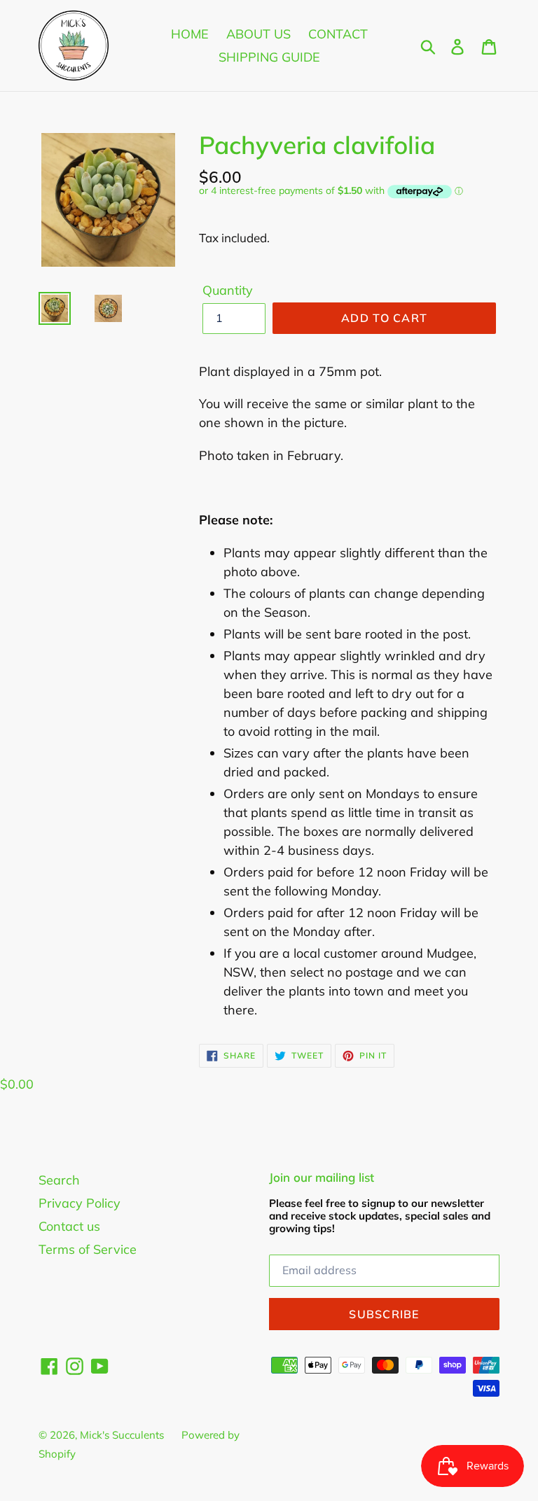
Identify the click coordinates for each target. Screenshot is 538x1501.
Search (59, 1180)
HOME (190, 34)
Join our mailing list (321, 1178)
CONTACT (338, 34)
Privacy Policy (79, 1203)
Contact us (69, 1226)
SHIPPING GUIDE (269, 57)
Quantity (227, 290)
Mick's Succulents (122, 1434)
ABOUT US (258, 34)
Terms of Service (88, 1249)
